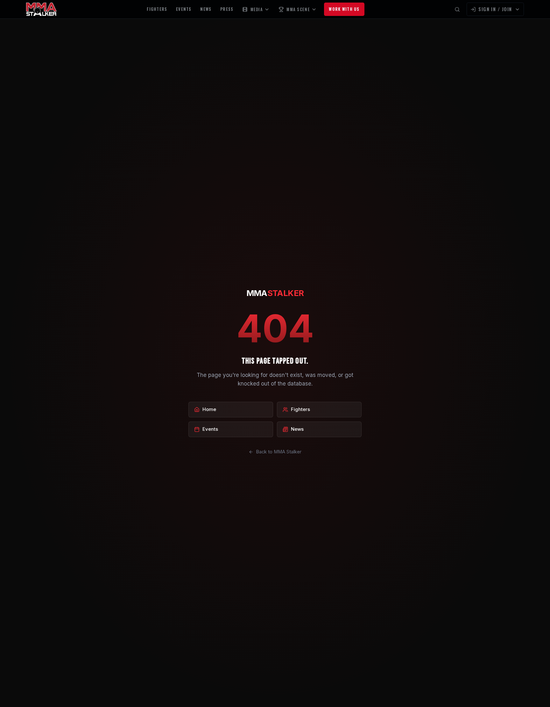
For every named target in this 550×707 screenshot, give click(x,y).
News (205, 9)
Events (184, 9)
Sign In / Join (495, 8)
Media (256, 9)
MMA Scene (298, 9)
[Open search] (457, 9)
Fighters (157, 9)
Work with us (344, 9)
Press (226, 9)
